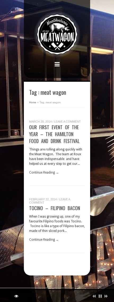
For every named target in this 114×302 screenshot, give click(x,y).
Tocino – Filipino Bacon (54, 208)
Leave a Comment (67, 121)
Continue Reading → (44, 172)
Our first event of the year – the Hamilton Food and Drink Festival (54, 134)
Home (32, 102)
